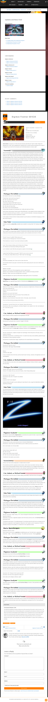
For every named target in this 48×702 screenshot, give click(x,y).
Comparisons (6, 623)
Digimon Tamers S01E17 (11, 70)
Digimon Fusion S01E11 (11, 81)
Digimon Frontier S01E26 (37, 627)
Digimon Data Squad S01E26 (12, 78)
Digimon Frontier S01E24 (10, 627)
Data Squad (12, 4)
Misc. (27, 4)
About (13, 1)
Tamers (29, 1)
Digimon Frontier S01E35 (11, 74)
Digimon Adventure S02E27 (12, 66)
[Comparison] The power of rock (13, 43)
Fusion (20, 4)
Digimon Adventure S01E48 (12, 62)
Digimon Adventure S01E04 (16, 101)
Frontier (36, 1)
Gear (7, 122)
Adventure (21, 1)
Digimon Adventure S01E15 (16, 104)
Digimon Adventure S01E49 (12, 61)
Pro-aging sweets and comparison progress (15, 40)
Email (5, 676)
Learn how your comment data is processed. (29, 690)
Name (5, 672)
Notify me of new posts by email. (12, 685)
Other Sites (34, 4)
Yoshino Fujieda (9, 85)
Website (6, 680)
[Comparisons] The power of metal (13, 42)
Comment (6, 655)
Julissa (7, 101)
